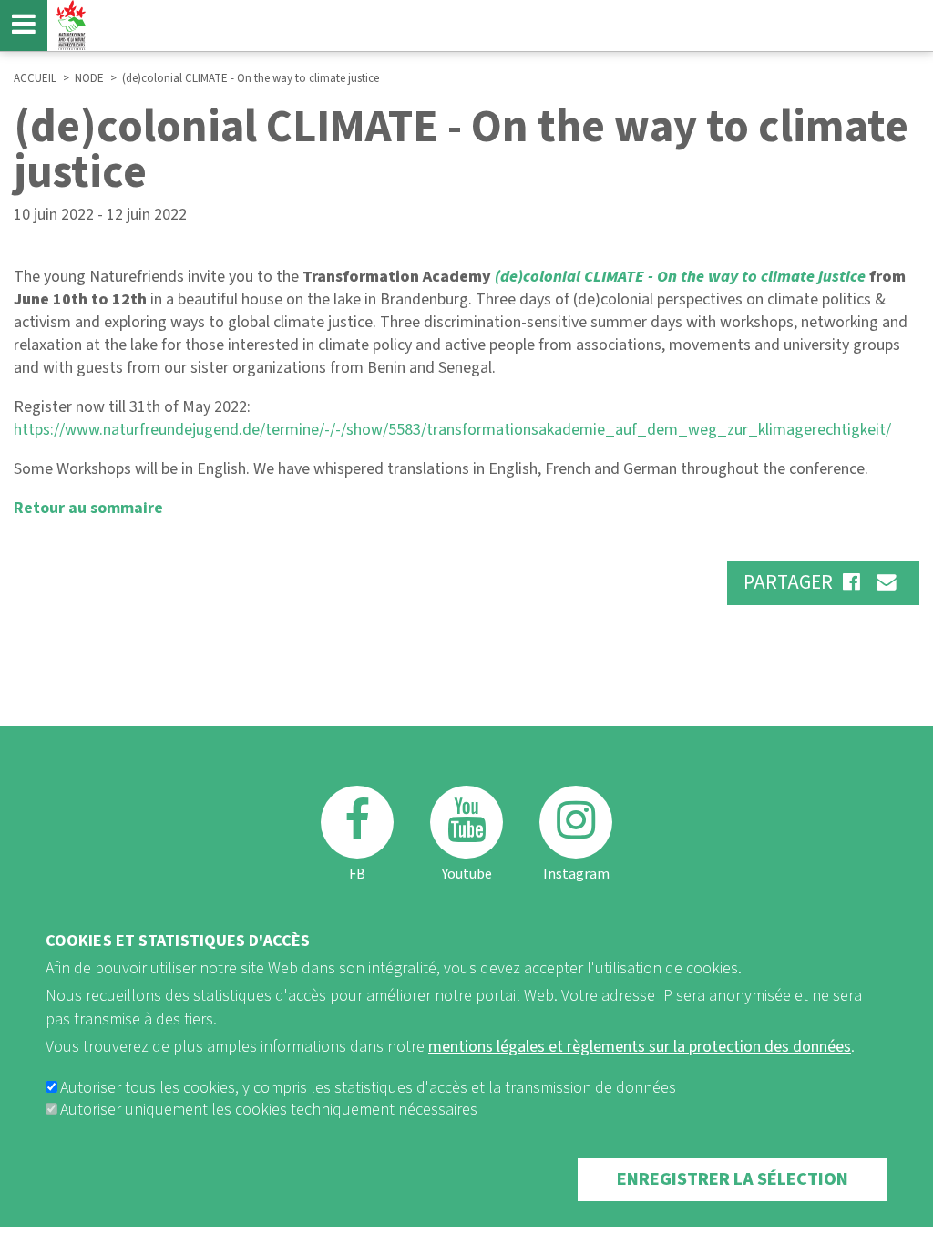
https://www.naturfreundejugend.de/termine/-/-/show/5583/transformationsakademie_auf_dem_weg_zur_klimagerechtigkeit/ (452, 429)
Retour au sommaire (88, 508)
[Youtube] (466, 822)
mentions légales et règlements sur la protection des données (639, 1046)
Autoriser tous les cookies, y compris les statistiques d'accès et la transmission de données (368, 1087)
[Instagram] (575, 822)
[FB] (357, 822)
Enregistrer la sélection (732, 1179)
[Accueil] (68, 25)
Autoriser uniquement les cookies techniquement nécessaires (268, 1109)
